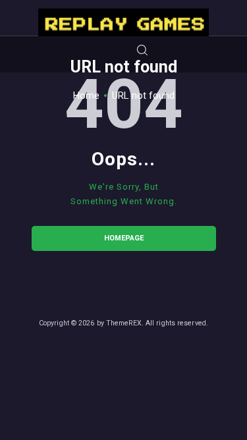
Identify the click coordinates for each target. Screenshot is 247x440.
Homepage (124, 238)
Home (86, 95)
